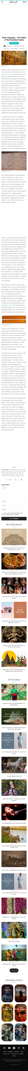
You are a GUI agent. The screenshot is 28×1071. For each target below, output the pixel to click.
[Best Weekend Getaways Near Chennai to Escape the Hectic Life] (14, 834)
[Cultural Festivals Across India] (14, 765)
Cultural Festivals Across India (14, 776)
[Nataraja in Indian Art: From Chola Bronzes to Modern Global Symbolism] (14, 634)
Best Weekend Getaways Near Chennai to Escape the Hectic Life (14, 846)
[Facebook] (19, 1048)
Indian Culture (6, 48)
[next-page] (15, 675)
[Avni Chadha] (5, 46)
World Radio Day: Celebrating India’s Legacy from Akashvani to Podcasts (14, 622)
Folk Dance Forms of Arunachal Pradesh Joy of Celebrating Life (14, 704)
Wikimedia (6, 66)
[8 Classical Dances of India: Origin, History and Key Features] (14, 585)
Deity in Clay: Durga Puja (14, 941)
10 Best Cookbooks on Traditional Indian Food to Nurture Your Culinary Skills (14, 728)
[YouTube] (9, 1048)
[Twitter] (23, 1048)
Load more (13, 970)
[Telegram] (14, 1048)
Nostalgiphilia (14, 868)
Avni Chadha (9, 46)
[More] (21, 479)
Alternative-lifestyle (14, 570)
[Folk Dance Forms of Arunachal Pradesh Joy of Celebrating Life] (14, 692)
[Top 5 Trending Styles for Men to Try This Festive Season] (14, 740)
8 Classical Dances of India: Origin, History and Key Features (14, 597)
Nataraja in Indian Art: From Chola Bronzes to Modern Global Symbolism (14, 646)
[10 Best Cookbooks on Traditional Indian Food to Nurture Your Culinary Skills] (14, 716)
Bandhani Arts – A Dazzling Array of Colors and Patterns (14, 918)
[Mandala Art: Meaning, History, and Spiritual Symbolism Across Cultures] (14, 537)
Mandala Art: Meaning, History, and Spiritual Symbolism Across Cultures (14, 549)
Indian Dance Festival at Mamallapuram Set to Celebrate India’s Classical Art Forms (14, 670)
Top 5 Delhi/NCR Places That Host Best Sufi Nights (14, 823)
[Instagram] (4, 1048)
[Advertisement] (14, 19)
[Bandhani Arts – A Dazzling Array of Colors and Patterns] (14, 906)
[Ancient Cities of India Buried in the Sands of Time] (14, 859)
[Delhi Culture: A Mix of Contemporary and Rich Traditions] (14, 787)
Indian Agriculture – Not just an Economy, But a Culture (14, 965)
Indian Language (14, 48)
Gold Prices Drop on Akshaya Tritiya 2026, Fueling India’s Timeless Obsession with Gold (14, 573)
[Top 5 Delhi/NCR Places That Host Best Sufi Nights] (14, 812)
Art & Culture (14, 546)
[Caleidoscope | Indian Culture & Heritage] (13, 2)
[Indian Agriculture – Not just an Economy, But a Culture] (14, 953)
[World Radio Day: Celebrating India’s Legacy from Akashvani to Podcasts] (14, 610)
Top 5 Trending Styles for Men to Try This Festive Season (14, 753)
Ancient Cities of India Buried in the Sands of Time (14, 870)
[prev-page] (12, 675)
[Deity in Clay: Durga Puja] (14, 930)
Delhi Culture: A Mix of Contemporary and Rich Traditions (14, 799)
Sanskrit (8, 200)
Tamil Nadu (21, 48)
